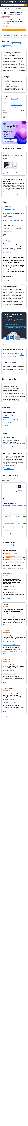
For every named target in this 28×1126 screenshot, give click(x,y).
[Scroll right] (27, 35)
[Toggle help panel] (26, 8)
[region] (14, 232)
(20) (11, 26)
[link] (18, 8)
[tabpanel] (14, 422)
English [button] (22, 1)
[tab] (6, 416)
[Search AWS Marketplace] (25, 5)
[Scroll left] (1, 35)
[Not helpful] (12, 280)
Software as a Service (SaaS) (17, 110)
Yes (12, 116)
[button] (21, 12)
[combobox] (12, 5)
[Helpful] (9, 280)
